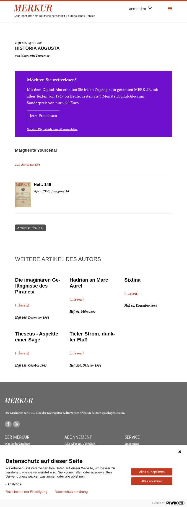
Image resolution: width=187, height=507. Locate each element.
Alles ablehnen (152, 481)
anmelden (137, 9)
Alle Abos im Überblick (80, 443)
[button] (169, 9)
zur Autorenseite (27, 164)
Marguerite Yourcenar (35, 55)
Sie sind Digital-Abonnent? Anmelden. (52, 129)
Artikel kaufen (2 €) (30, 228)
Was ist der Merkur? (17, 443)
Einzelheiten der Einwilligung (26, 492)
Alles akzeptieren (152, 472)
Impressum (132, 443)
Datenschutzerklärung (71, 492)
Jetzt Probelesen (43, 115)
